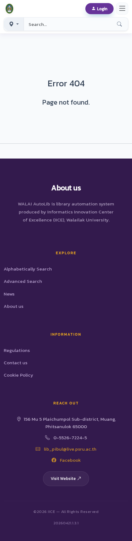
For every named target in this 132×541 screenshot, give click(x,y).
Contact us (15, 362)
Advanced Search (23, 281)
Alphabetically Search (28, 268)
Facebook (70, 460)
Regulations (17, 350)
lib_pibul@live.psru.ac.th (69, 448)
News (9, 293)
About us (13, 306)
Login (102, 9)
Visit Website (63, 478)
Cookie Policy (18, 374)
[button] (10, 8)
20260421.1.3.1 (66, 523)
